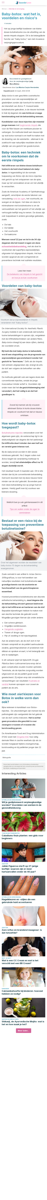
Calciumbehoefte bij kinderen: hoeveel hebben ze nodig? (22, 992)
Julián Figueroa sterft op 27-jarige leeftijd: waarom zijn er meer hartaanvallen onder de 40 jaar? (20, 869)
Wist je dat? (6, 958)
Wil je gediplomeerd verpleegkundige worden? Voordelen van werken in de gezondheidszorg (22, 805)
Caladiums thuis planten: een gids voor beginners (22, 837)
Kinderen (5, 988)
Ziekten (5, 864)
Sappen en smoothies (10, 1019)
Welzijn (4, 9)
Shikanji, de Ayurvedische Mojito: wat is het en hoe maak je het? (23, 1023)
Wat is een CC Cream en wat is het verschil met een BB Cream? (20, 962)
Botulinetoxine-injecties (12, 433)
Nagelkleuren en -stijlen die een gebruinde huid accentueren (18, 901)
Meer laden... (23, 1031)
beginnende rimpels (28, 125)
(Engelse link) (23, 737)
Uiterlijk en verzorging (16, 9)
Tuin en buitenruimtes (10, 833)
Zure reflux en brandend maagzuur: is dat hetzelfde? (22, 931)
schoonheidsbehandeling (14, 246)
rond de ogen (19, 198)
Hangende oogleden (13, 629)
